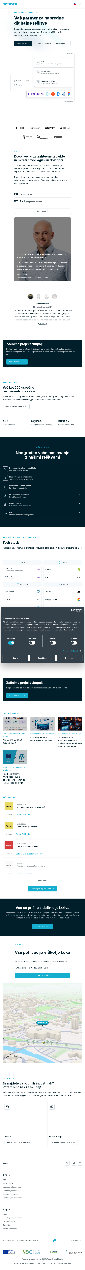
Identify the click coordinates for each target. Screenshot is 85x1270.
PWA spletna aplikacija (54, 1259)
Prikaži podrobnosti (70, 651)
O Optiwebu (41, 211)
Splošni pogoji (76, 1240)
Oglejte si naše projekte (14, 406)
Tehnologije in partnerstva (41, 889)
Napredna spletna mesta (12, 1187)
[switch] (32, 643)
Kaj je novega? (10, 713)
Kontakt (19, 944)
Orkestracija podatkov (11, 1191)
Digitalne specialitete (10, 1194)
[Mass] (38, 297)
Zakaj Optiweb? (10, 382)
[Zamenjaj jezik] (74, 4)
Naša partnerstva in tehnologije (20, 537)
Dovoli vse (69, 658)
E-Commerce (8, 1183)
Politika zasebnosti (10, 1229)
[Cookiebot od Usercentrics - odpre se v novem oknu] (72, 610)
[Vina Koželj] (54, 297)
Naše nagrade (9, 797)
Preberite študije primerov (17, 1142)
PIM (4, 1180)
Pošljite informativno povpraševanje (51, 43)
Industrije (8, 1078)
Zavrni (15, 658)
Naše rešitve (22, 43)
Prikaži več (42, 324)
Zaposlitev (7, 1225)
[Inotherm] (46, 297)
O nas (17, 151)
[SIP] (30, 297)
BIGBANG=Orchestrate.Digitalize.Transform (54, 1263)
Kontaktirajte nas (15, 362)
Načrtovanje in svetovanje (12, 1198)
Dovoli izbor (42, 658)
